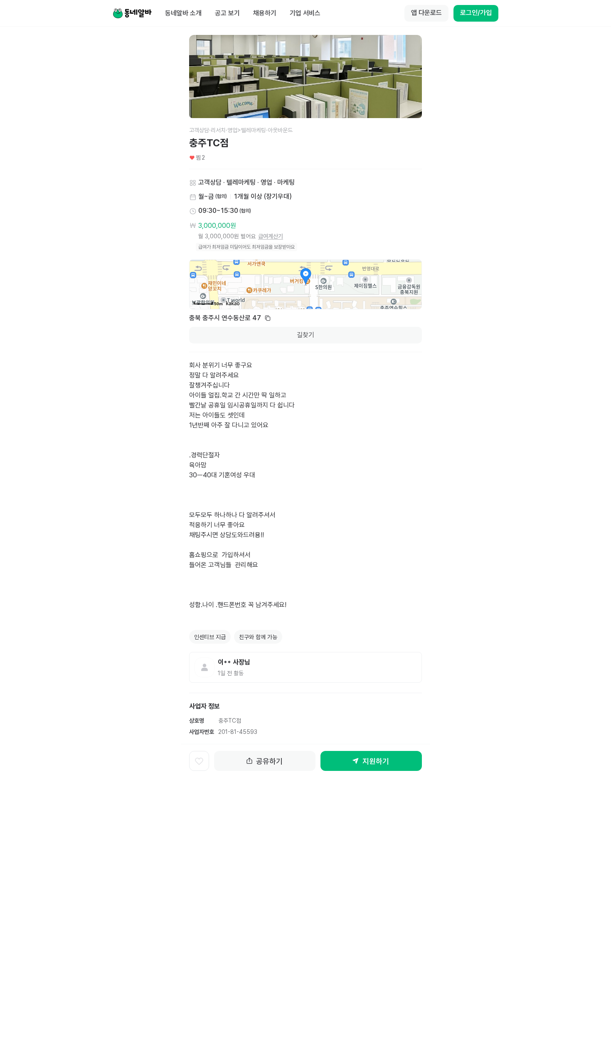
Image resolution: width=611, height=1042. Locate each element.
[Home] (132, 13)
